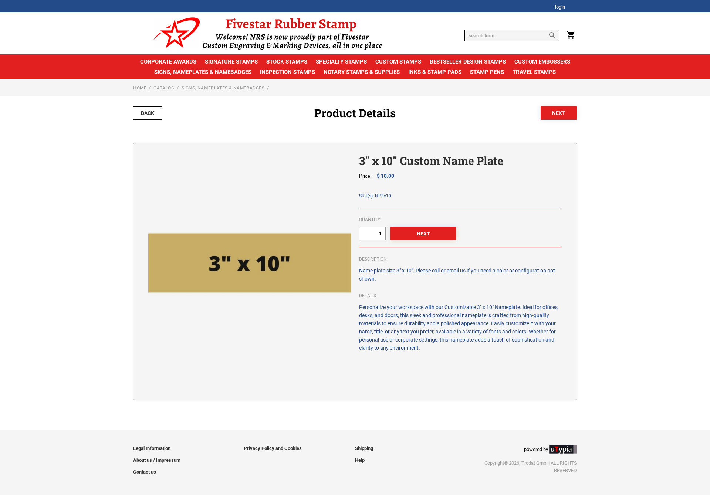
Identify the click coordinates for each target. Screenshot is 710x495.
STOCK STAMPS (286, 61)
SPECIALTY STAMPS (341, 61)
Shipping (364, 448)
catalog (163, 88)
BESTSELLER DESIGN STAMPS (468, 61)
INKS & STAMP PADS (435, 72)
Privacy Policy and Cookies (273, 448)
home (139, 88)
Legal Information (151, 448)
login (560, 7)
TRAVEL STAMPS (534, 72)
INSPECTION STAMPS (287, 72)
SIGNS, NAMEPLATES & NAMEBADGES (202, 72)
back (147, 113)
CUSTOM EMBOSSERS (542, 61)
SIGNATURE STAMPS (231, 61)
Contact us (144, 472)
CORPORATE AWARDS (168, 61)
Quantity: (370, 219)
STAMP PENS (487, 72)
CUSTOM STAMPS (398, 61)
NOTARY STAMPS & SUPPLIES (362, 72)
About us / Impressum (156, 460)
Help (360, 460)
